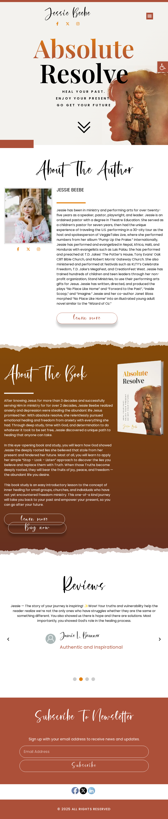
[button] (162, 66)
